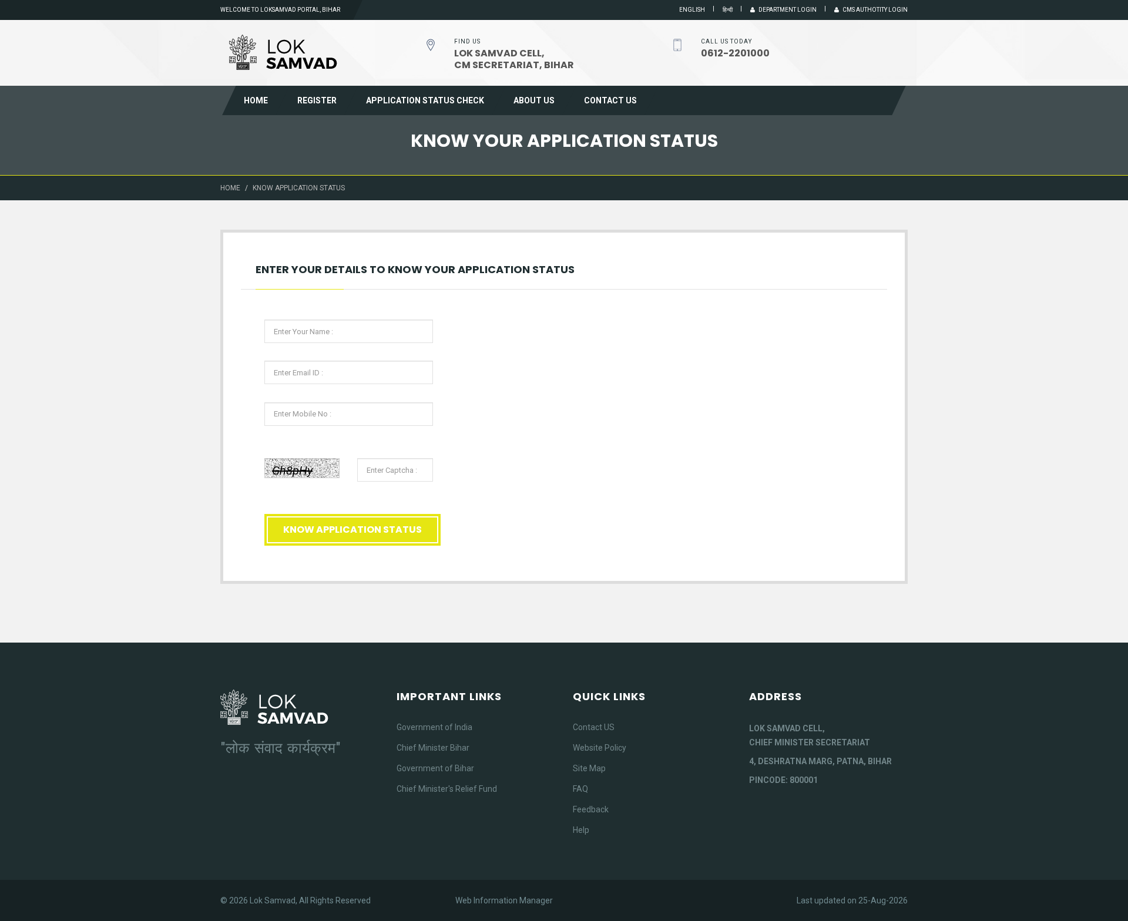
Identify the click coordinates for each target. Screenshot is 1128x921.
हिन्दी (728, 9)
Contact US (594, 727)
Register (317, 100)
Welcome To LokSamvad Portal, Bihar (280, 9)
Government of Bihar (435, 768)
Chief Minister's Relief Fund (447, 789)
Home (256, 100)
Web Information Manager (504, 900)
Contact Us (610, 100)
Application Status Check (425, 100)
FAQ (580, 789)
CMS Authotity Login (873, 9)
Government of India (434, 727)
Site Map (589, 768)
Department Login (786, 9)
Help (581, 830)
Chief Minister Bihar (433, 747)
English (692, 9)
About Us (534, 100)
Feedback (591, 809)
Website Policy (599, 747)
